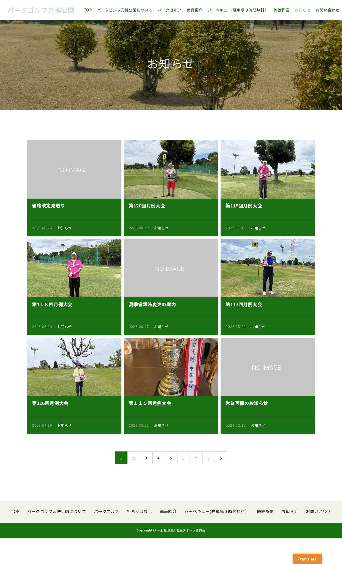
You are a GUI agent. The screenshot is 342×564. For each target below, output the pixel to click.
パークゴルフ (170, 10)
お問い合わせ (327, 10)
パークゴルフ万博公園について (124, 10)
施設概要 (281, 10)
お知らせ (302, 10)
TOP (88, 10)
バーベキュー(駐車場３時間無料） (238, 10)
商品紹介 (195, 10)
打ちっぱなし (139, 511)
